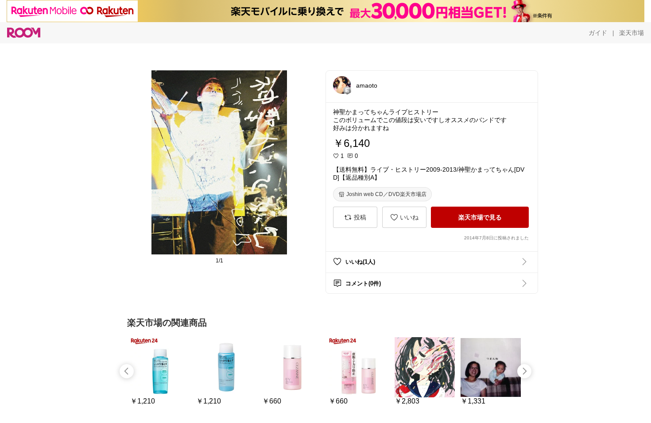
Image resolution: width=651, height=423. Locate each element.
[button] (342, 85)
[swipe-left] (127, 371)
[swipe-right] (524, 371)
